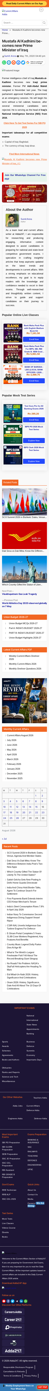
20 (23, 812)
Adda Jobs (17, 1106)
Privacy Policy (30, 1376)
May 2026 (11, 750)
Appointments (33, 1029)
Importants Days (34, 1060)
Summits (30, 1051)
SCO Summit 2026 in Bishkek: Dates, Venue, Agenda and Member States (25, 854)
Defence (30, 1046)
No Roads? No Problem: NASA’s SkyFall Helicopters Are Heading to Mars (24, 966)
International (32, 1020)
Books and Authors (10, 1060)
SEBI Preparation (10, 1154)
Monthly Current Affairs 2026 (22, 664)
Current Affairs (33, 1106)
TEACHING (33, 1156)
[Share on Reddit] (14, 62)
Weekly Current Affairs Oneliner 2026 (24, 657)
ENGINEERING (35, 1165)
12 (17, 806)
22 (36, 812)
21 (30, 812)
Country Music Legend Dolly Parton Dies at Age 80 (24, 946)
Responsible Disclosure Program (18, 1367)
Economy (31, 1055)
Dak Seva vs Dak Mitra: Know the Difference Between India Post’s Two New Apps (24, 864)
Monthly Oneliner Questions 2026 (25, 669)
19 (17, 812)
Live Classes (8, 1223)
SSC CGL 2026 (9, 1199)
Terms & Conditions (12, 1376)
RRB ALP (6, 1194)
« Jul (4, 839)
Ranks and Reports (11, 1072)
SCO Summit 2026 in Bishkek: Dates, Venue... (24, 517)
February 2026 (14, 764)
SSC (30, 1147)
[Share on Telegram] (9, 62)
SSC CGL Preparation (7, 1164)
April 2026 (12, 754)
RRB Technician (9, 1190)
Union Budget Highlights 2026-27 (25, 638)
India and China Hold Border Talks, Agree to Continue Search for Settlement (24, 890)
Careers (36, 1204)
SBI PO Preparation (11, 1142)
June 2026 (12, 745)
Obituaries (6, 1068)
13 (23, 806)
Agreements (7, 1055)
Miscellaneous (8, 1081)
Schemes (6, 1051)
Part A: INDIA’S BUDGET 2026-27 (25, 628)
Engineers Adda (15, 1118)
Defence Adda (33, 1110)
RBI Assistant (8, 1170)
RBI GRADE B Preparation (8, 1175)
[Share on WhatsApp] (4, 62)
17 (4, 812)
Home (5, 30)
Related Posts (10, 482)
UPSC (30, 1169)
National (30, 1016)
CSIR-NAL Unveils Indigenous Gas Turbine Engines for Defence (24, 927)
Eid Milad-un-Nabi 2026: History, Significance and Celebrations (23, 976)
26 (17, 818)
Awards (5, 1046)
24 (4, 818)
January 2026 (13, 769)
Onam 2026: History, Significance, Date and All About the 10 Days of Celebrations (24, 985)
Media (30, 1199)
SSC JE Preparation (11, 1159)
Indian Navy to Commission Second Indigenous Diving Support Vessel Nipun (24, 917)
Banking (30, 1034)
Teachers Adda (40, 1098)
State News (32, 1025)
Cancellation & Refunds (14, 1371)
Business (31, 1042)
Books (5, 1237)
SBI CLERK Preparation (7, 1148)
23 (43, 812)
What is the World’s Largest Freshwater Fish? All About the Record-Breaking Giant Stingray (22, 955)
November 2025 (14, 778)
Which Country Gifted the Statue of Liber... (22, 584)
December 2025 (14, 773)
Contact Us (33, 1194)
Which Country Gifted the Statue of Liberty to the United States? (24, 873)
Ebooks (5, 1232)
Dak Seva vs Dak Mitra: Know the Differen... (23, 551)
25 (11, 818)
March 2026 (12, 759)
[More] (41, 10)
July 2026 (11, 740)
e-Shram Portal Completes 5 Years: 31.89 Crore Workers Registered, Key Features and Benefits (25, 936)
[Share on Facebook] (18, 62)
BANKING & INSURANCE (33, 1141)
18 (11, 812)
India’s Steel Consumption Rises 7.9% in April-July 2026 (25, 908)
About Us (32, 1190)
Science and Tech (10, 1077)
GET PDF (42, 1387)
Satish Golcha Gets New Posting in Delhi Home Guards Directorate (24, 881)
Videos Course (8, 1228)
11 (11, 806)
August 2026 (20, 735)
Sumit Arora (10, 56)
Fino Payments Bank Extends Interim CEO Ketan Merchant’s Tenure (25, 900)
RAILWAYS (32, 1151)
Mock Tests (7, 1219)
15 (36, 806)
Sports (5, 1042)
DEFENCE (32, 1160)
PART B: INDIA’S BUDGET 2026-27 (26, 633)
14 (30, 806)
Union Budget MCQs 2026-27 (23, 623)
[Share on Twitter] (23, 62)
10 (4, 806)
